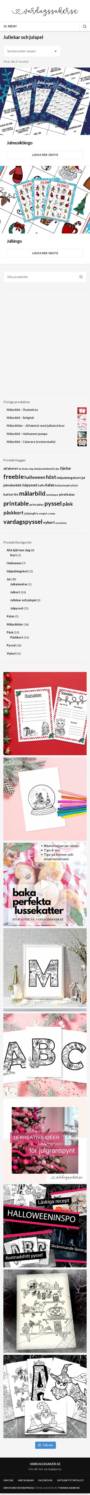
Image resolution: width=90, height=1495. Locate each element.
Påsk (10, 632)
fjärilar (65, 468)
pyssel (53, 503)
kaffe (41, 485)
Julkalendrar (19, 584)
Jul (8, 579)
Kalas (10, 616)
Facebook (45, 1480)
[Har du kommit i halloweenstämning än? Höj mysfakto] (45, 1396)
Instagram (25, 1480)
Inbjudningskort (18, 571)
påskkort (13, 512)
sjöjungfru (31, 513)
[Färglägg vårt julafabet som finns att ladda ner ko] (45, 1055)
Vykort (12, 653)
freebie (13, 476)
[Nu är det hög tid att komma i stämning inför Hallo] (45, 1225)
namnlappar (52, 494)
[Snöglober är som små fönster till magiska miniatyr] (45, 799)
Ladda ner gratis (45, 154)
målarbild (32, 493)
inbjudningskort (69, 478)
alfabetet (10, 468)
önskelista (61, 523)
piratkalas (67, 494)
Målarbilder (15, 624)
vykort (49, 522)
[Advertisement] (45, 341)
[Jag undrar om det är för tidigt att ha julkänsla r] (45, 969)
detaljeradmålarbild (44, 468)
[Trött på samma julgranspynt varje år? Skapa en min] (45, 1140)
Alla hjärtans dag (18, 550)
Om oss (8, 1480)
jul (83, 478)
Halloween (14, 563)
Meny (12, 26)
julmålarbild (12, 485)
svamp (51, 513)
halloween (34, 477)
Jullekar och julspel (23, 600)
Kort (13, 555)
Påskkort (16, 637)
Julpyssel (29, 485)
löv (16, 494)
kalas (50, 484)
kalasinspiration (66, 485)
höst (51, 477)
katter (8, 494)
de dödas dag (26, 468)
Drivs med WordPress (18, 1487)
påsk (67, 504)
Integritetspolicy (70, 1480)
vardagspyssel (22, 521)
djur (57, 468)
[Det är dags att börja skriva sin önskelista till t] (45, 713)
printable (16, 503)
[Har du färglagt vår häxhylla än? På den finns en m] (45, 1311)
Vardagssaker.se (45, 1464)
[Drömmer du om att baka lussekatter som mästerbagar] (45, 884)
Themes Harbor (69, 1487)
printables (37, 504)
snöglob (43, 513)
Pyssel (11, 645)
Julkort (15, 592)
